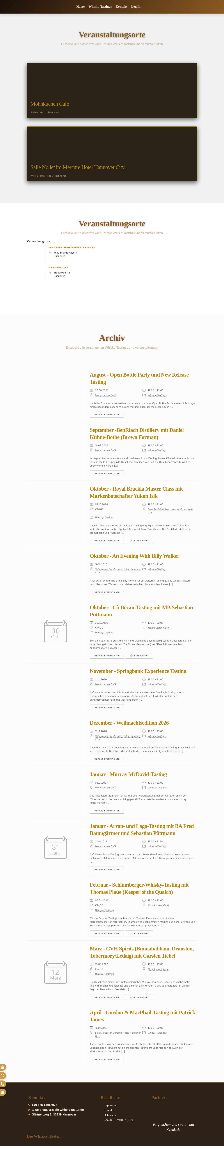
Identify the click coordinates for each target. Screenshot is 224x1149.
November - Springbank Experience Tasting (138, 671)
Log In (135, 6)
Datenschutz (111, 1115)
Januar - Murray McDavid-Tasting (128, 774)
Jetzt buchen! (140, 541)
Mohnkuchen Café (49, 104)
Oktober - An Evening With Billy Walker (134, 556)
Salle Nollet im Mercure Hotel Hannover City (77, 167)
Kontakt (121, 6)
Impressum (110, 1105)
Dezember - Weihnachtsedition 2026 (129, 723)
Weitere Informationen (107, 415)
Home (80, 6)
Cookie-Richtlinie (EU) (118, 1119)
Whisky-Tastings (100, 6)
